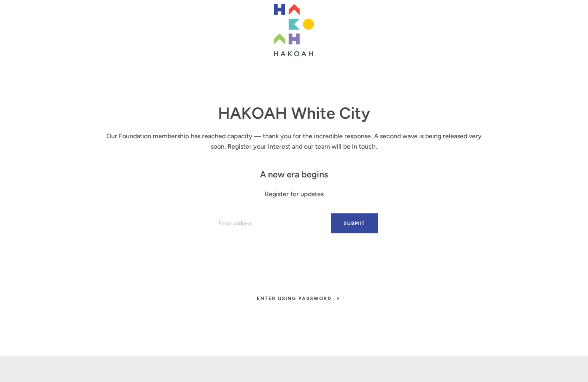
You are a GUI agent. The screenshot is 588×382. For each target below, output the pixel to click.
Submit (354, 223)
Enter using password (294, 298)
